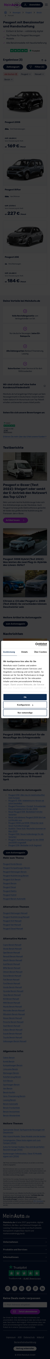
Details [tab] (24, 652)
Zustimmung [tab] (9, 652)
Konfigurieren (23, 705)
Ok (25, 697)
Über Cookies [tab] (40, 652)
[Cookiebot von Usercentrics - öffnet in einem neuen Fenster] (35, 644)
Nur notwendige (25, 713)
